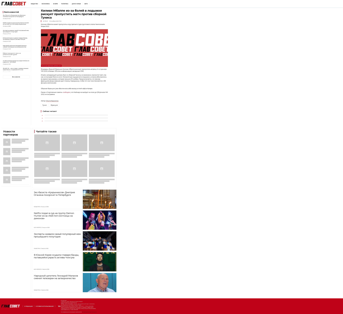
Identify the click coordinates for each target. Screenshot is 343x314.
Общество (34, 3)
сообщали (66, 92)
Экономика (46, 3)
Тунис (44, 105)
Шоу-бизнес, (38, 227)
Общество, (37, 206)
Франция (54, 105)
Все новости (16, 77)
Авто (86, 3)
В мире (55, 3)
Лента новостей (11, 12)
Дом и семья (76, 3)
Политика (64, 3)
